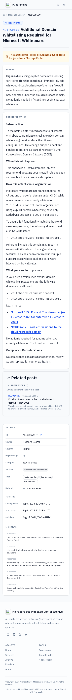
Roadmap (10, 664)
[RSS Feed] (58, 4)
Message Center (16, 14)
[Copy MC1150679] (37, 435)
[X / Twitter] (20, 634)
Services (9, 655)
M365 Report (45, 659)
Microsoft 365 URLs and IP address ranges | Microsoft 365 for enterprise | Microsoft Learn (38, 317)
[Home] (4, 15)
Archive (9, 659)
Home (8, 650)
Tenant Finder (46, 655)
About (8, 669)
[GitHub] (8, 634)
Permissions (45, 650)
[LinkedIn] (14, 634)
